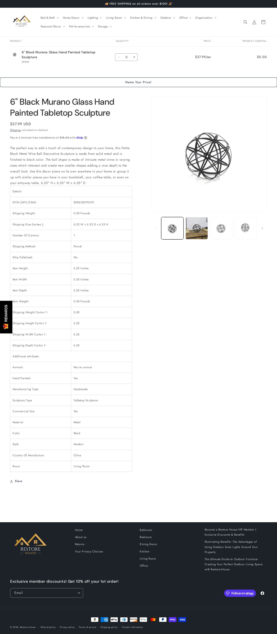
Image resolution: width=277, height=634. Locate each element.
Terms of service (87, 627)
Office (144, 566)
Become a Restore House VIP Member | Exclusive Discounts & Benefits (230, 532)
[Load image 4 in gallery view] (245, 228)
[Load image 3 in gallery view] (221, 228)
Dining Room (148, 544)
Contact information (132, 627)
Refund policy (48, 627)
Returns (80, 544)
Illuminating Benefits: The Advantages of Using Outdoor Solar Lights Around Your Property (231, 547)
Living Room (148, 558)
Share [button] (18, 481)
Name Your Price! (138, 82)
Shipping (15, 130)
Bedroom (146, 537)
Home (79, 530)
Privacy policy (67, 627)
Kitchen (144, 551)
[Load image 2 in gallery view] (197, 228)
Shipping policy (109, 627)
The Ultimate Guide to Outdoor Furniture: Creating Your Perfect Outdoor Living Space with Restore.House (234, 564)
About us (81, 537)
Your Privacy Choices (89, 551)
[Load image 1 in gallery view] (172, 228)
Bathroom (146, 530)
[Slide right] (262, 228)
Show (6, 317)
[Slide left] (155, 228)
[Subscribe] (78, 593)
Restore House (28, 627)
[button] (49, 17)
